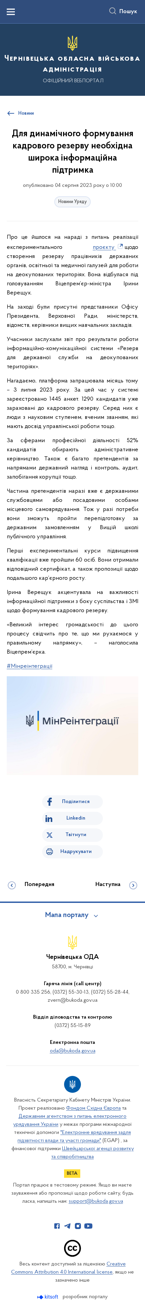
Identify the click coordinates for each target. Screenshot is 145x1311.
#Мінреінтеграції (29, 666)
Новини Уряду (72, 201)
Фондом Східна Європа (93, 1108)
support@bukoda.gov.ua (96, 1201)
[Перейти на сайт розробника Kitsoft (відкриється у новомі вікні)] (48, 1297)
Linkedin (75, 818)
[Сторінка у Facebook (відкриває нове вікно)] (57, 1226)
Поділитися (76, 801)
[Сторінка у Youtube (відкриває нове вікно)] (88, 1226)
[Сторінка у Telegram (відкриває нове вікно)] (67, 1226)
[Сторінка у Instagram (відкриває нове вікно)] (78, 1226)
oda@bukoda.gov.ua (72, 1051)
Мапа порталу (67, 915)
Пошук (128, 12)
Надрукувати (76, 851)
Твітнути (75, 834)
